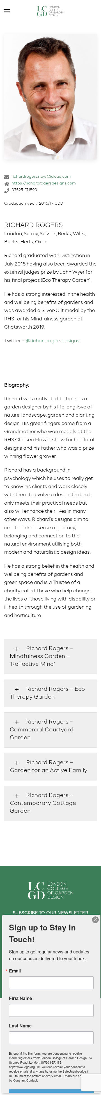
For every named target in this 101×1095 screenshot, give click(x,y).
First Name (20, 998)
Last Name (20, 1026)
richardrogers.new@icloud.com (41, 177)
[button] (7, 11)
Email (15, 971)
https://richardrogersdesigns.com (44, 183)
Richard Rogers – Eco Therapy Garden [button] (47, 693)
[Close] (95, 919)
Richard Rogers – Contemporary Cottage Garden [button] (43, 803)
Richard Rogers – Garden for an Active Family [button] (48, 766)
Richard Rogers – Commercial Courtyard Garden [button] (42, 730)
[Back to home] (50, 11)
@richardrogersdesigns (52, 341)
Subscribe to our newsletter (50, 913)
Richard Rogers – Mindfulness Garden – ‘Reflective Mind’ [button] (41, 656)
